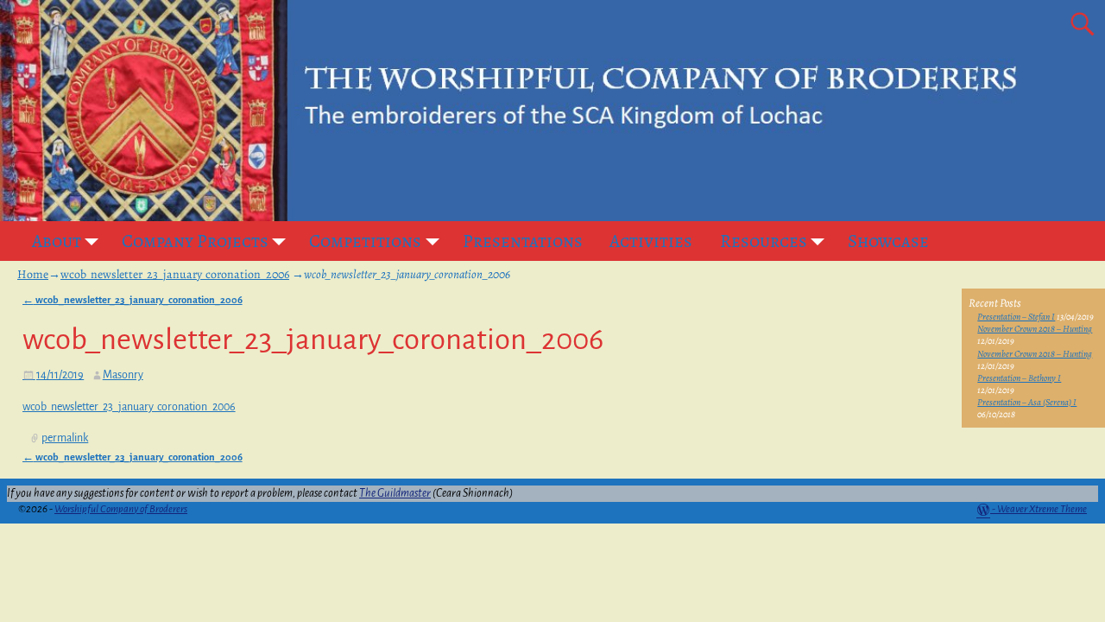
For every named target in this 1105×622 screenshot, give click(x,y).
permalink (64, 438)
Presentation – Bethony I (1019, 377)
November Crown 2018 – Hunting (1034, 328)
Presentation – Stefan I (1016, 316)
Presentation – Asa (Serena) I (1027, 402)
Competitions (365, 241)
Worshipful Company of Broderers (120, 509)
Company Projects (195, 241)
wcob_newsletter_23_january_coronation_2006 (174, 274)
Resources (763, 241)
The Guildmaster (395, 493)
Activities (650, 241)
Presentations (523, 241)
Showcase (888, 241)
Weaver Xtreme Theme (1042, 509)
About (56, 241)
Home (32, 274)
